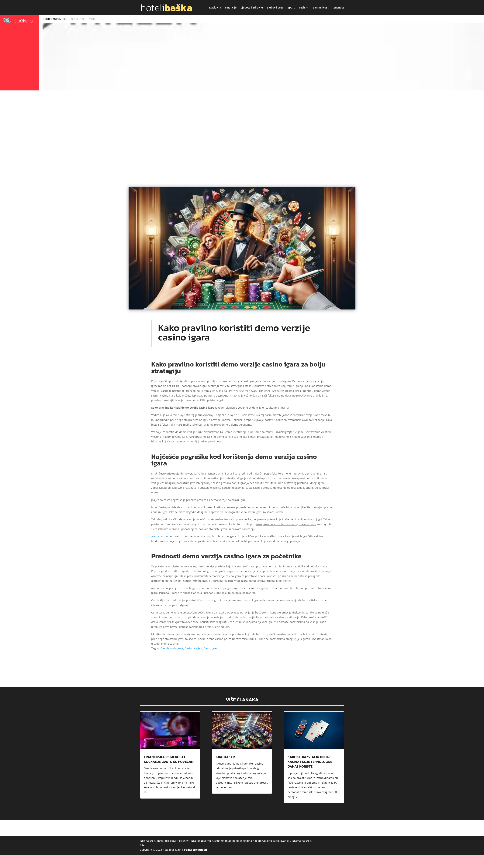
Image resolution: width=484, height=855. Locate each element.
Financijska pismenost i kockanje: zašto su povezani (169, 759)
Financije (231, 7)
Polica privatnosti (195, 849)
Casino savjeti (193, 648)
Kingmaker (225, 756)
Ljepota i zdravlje (252, 7)
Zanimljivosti (321, 7)
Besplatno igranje (172, 648)
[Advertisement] (242, 120)
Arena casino (159, 536)
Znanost (339, 7)
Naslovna (215, 7)
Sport (291, 7)
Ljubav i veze (275, 7)
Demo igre (210, 648)
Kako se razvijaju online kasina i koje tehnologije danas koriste (310, 761)
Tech (302, 7)
